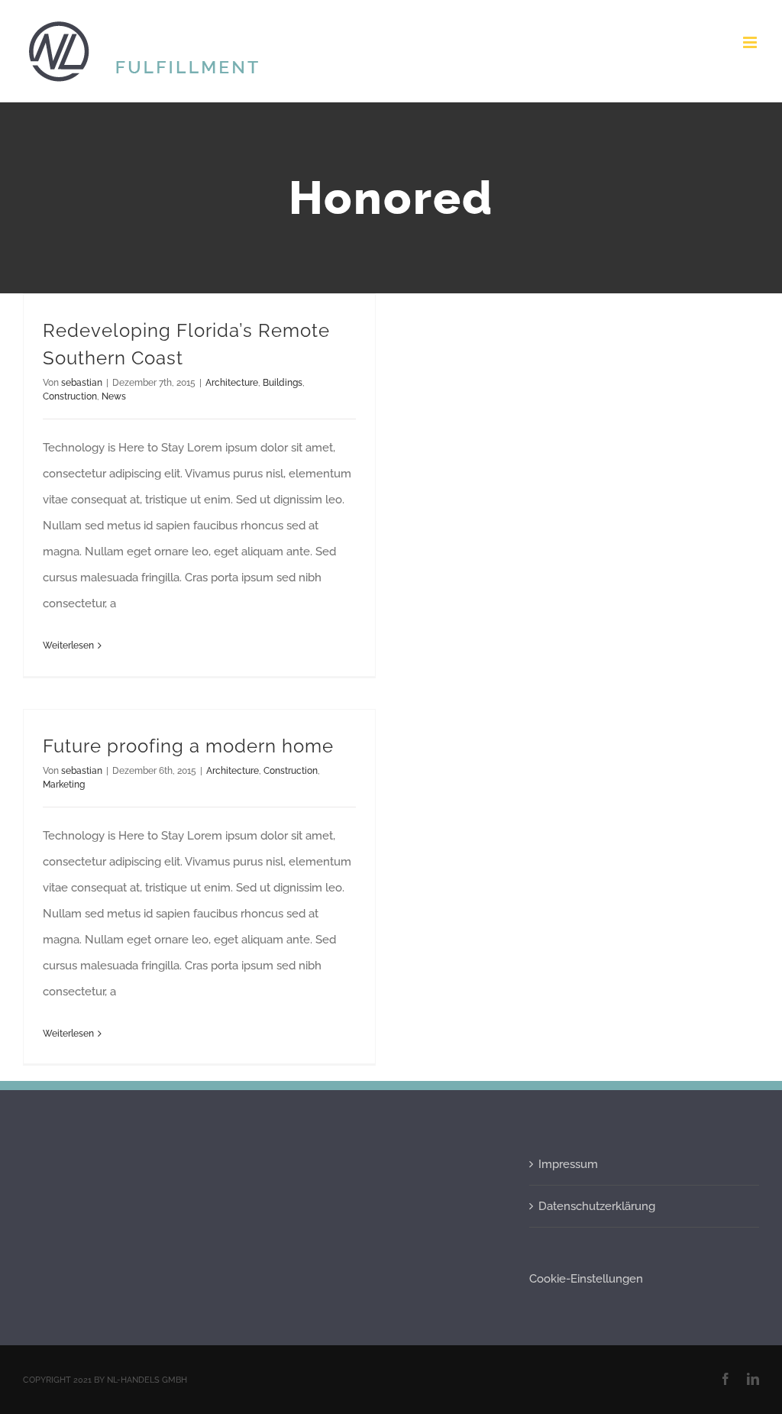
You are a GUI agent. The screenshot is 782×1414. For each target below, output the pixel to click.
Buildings (282, 382)
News (114, 396)
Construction (70, 396)
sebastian (81, 382)
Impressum (568, 1164)
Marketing (64, 784)
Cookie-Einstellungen (586, 1279)
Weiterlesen (68, 645)
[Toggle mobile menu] (751, 42)
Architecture (231, 382)
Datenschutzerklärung (596, 1206)
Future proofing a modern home (188, 746)
